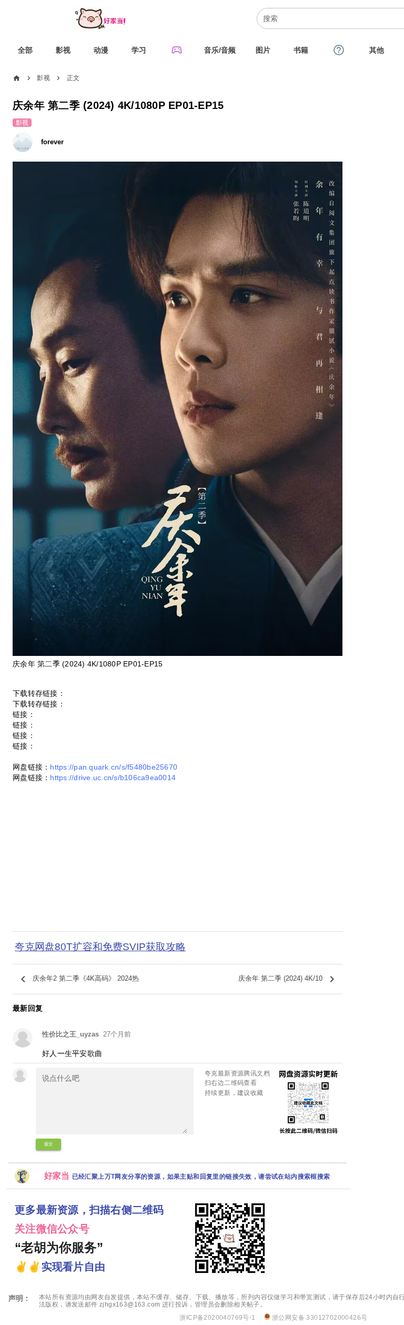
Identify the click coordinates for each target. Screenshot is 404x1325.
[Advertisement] (177, 859)
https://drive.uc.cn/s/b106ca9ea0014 (113, 777)
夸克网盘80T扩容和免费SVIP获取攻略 (100, 946)
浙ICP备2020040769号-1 (217, 1317)
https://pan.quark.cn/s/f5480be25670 (113, 767)
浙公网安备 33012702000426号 (319, 1317)
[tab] (25, 50)
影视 (43, 78)
